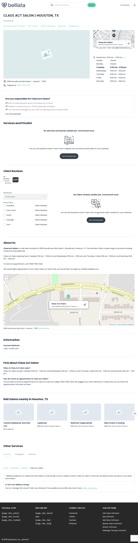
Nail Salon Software (111, 520)
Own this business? (13, 114)
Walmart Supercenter (81, 423)
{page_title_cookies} (11, 520)
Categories (19, 454)
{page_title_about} (44, 513)
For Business (124, 5)
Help (37, 516)
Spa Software (108, 516)
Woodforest (8, 21)
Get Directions (43, 328)
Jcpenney (42, 423)
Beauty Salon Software (112, 523)
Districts (32, 454)
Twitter (72, 516)
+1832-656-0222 (23, 85)
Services (7, 454)
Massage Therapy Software (114, 530)
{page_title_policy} (10, 513)
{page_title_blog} (43, 523)
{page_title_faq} (42, 520)
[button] (68, 296)
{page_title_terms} (10, 516)
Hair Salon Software (111, 513)
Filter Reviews (7, 193)
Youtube (72, 520)
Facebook (73, 513)
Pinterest (73, 523)
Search (91, 5)
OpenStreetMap (122, 324)
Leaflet (113, 324)
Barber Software (110, 527)
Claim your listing (89, 488)
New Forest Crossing (114, 423)
